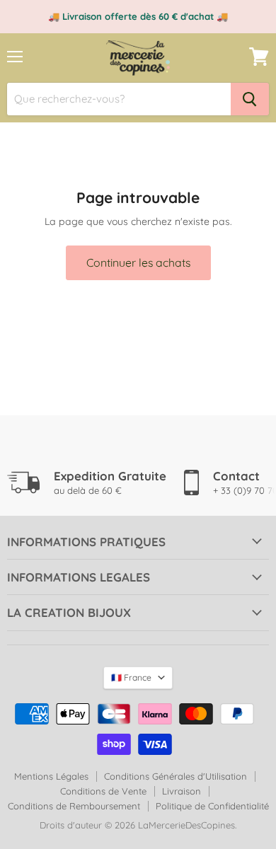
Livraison (181, 791)
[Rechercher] (250, 99)
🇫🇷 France (131, 677)
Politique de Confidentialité (212, 806)
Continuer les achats (138, 262)
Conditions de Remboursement (74, 806)
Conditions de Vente (103, 791)
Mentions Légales (51, 776)
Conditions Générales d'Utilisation (175, 776)
